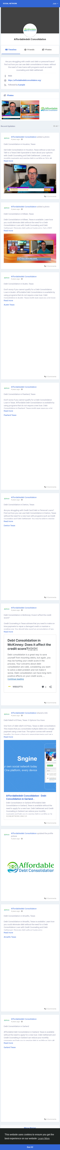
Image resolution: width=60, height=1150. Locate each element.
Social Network (10, 4)
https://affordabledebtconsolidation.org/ (24, 80)
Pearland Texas (10, 415)
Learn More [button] (44, 1138)
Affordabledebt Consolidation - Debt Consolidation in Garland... (26, 797)
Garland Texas (10, 1047)
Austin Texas (9, 305)
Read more (8, 161)
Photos (48, 50)
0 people (21, 85)
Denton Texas (9, 525)
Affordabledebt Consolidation (30, 39)
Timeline (12, 50)
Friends (30, 50)
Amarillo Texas (10, 937)
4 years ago (15, 139)
